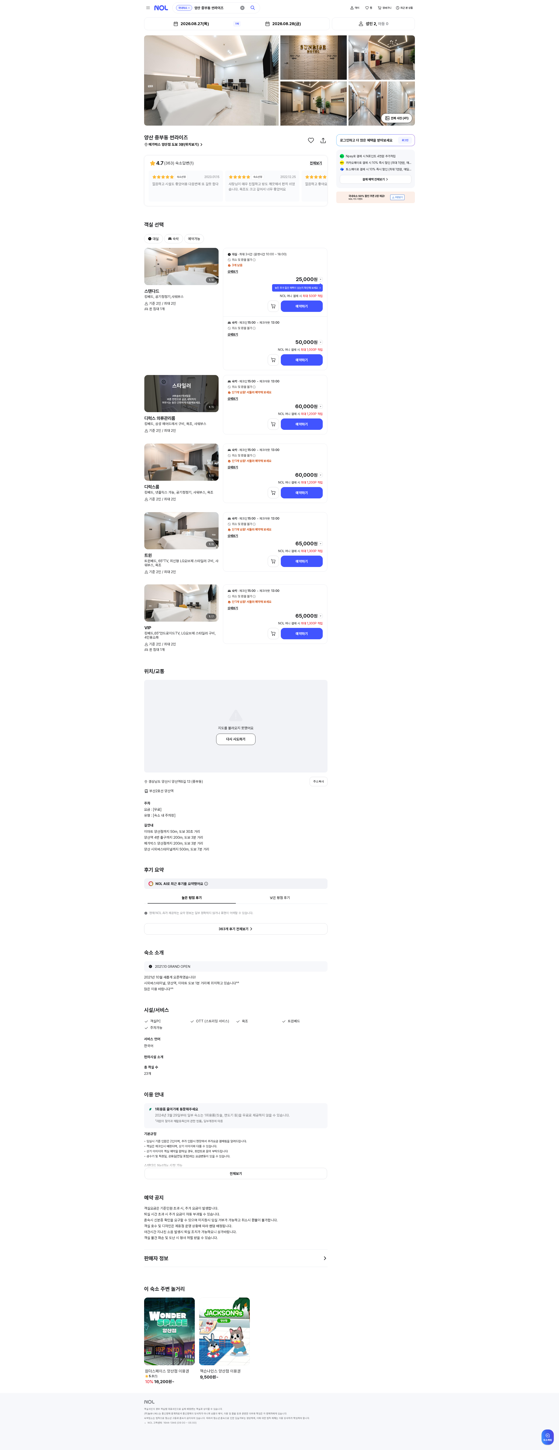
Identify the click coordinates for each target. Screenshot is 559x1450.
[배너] (375, 197)
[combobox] (215, 8)
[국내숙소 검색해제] (189, 8)
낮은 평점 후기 (280, 898)
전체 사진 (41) (400, 118)
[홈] (161, 7)
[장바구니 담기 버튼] (273, 306)
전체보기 (316, 163)
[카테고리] (148, 8)
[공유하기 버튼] (323, 140)
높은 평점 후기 (192, 898)
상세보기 (233, 271)
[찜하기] (311, 140)
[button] (148, 238)
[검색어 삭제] (242, 7)
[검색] (253, 7)
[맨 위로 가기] (548, 1439)
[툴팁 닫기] (320, 288)
